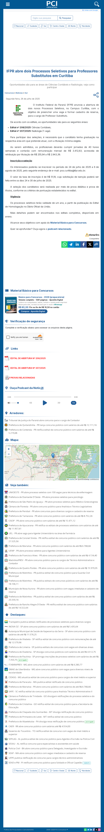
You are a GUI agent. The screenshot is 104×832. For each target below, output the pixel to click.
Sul (44, 26)
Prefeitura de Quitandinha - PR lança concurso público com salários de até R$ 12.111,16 (53, 425)
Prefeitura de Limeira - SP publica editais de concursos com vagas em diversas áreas (51, 647)
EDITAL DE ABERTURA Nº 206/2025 (28, 358)
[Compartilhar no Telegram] (71, 244)
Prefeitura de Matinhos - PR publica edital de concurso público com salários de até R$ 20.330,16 (52, 598)
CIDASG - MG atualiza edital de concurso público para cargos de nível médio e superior (52, 677)
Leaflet (71, 479)
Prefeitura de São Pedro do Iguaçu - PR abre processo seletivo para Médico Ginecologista (53, 501)
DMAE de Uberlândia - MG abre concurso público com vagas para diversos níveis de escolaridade (51, 671)
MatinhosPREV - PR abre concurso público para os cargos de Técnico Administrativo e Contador (51, 562)
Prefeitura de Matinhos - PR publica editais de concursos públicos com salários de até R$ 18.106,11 (53, 582)
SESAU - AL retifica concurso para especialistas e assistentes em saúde (44, 743)
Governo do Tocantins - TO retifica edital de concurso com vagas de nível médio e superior (49, 733)
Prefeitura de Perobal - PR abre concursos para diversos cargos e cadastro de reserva (51, 511)
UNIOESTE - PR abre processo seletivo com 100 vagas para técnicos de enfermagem (50, 492)
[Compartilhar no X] (90, 244)
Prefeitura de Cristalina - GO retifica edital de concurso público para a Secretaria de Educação (50, 706)
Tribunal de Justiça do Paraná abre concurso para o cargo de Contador (44, 420)
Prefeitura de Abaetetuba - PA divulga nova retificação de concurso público (51, 721)
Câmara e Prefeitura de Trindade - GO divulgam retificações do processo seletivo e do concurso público (51, 698)
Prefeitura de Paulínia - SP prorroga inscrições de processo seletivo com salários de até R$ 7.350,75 (54, 658)
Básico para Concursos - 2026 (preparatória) (41, 297)
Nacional (19, 26)
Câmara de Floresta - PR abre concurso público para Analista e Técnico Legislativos (50, 506)
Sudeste (33, 26)
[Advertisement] (31, 48)
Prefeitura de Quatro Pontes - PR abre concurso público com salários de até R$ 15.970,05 (53, 568)
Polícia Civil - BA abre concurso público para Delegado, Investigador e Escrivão (48, 748)
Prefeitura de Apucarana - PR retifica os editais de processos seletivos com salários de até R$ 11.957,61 (53, 527)
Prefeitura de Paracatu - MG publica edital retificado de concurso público (45, 682)
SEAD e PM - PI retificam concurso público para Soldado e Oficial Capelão (49, 762)
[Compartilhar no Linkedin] (77, 244)
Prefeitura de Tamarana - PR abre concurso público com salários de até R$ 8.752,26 (50, 515)
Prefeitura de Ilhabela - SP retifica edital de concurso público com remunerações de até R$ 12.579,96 (52, 641)
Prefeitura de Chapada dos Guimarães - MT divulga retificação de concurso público (51, 712)
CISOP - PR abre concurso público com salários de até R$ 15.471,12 (42, 520)
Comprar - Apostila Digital (33, 311)
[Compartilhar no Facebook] (83, 244)
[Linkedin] (91, 829)
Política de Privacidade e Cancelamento (19, 830)
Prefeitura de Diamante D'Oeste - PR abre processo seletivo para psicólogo (46, 497)
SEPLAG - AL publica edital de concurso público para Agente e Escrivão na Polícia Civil (51, 738)
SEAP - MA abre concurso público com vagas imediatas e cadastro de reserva (47, 753)
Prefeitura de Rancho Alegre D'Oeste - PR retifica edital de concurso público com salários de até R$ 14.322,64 (53, 606)
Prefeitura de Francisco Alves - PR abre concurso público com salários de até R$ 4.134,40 (53, 555)
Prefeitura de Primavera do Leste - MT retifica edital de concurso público (45, 716)
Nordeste (86, 26)
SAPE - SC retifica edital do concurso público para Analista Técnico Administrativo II (50, 691)
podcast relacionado (59, 229)
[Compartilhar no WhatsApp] (64, 244)
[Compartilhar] (96, 244)
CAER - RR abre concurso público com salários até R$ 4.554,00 (39, 726)
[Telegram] (88, 829)
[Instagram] (99, 829)
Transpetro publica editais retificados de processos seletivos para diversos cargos (50, 621)
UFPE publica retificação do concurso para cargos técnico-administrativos (46, 757)
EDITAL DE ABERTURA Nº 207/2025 (28, 368)
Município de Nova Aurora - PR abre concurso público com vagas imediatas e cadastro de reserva (54, 590)
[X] (96, 829)
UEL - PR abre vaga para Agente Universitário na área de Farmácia (42, 533)
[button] (8, 4)
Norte (73, 26)
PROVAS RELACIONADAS (22, 377)
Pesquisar (66, 18)
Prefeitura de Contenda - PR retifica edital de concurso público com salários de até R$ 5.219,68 (51, 431)
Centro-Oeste (58, 26)
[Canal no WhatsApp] (85, 829)
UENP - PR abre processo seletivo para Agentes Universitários (39, 550)
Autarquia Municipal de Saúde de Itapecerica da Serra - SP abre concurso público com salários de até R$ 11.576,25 (52, 633)
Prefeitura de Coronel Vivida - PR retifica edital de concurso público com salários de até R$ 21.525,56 (54, 540)
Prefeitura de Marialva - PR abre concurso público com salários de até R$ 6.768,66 (50, 545)
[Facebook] (93, 829)
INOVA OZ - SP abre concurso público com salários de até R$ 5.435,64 (43, 626)
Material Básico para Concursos (68, 222)
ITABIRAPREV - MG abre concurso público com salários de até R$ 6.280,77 (45, 664)
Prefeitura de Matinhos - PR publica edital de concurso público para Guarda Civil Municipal (49, 574)
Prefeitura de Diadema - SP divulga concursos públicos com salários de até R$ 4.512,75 (52, 651)
